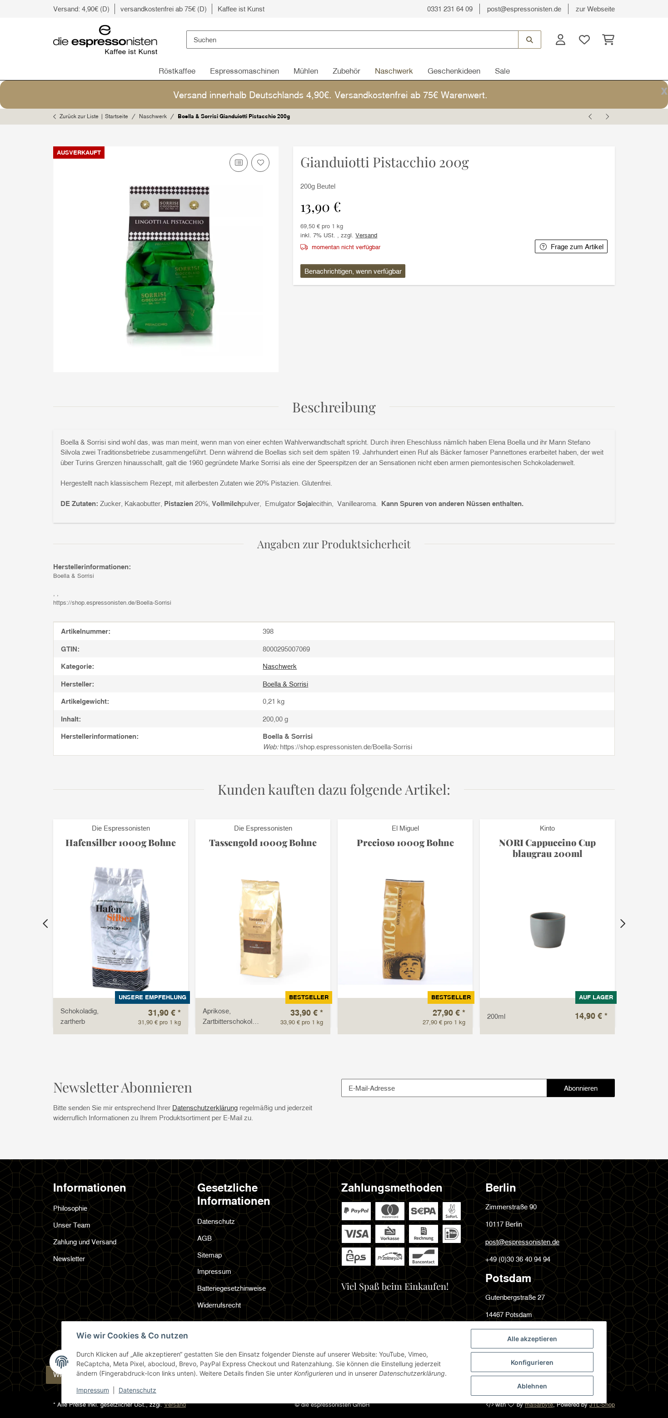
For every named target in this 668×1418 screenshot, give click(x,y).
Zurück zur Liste (79, 116)
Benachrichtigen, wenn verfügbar (353, 271)
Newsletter (69, 1258)
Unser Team (71, 1225)
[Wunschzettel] (584, 40)
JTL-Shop (602, 1404)
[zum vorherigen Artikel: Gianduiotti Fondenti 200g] (591, 116)
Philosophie (70, 1208)
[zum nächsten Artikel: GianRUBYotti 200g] (606, 116)
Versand (366, 235)
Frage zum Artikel (577, 246)
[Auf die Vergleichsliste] (238, 163)
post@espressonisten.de (524, 9)
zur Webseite (595, 9)
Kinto (547, 828)
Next (622, 924)
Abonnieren (589, 1090)
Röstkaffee (177, 70)
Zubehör (346, 70)
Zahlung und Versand (84, 1242)
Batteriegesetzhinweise (231, 1288)
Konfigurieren (532, 1362)
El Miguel (405, 828)
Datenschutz (137, 1390)
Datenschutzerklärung (205, 1107)
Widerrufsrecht (219, 1305)
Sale (502, 70)
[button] (560, 40)
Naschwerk (394, 70)
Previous (46, 924)
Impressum (92, 1390)
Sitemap (209, 1255)
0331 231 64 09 (450, 9)
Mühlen (306, 70)
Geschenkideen (454, 70)
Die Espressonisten (121, 828)
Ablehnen (532, 1386)
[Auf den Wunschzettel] (260, 163)
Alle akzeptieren (532, 1339)
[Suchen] (529, 39)
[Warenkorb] (605, 40)
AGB (204, 1238)
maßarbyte (539, 1404)
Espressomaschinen (244, 70)
